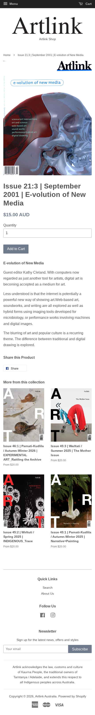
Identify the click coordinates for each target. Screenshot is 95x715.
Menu (13, 4)
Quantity (9, 225)
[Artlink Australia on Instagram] (52, 616)
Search (48, 587)
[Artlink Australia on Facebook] (42, 616)
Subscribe (80, 649)
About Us (47, 593)
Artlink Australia (46, 696)
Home (7, 55)
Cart (88, 4)
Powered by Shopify (72, 696)
